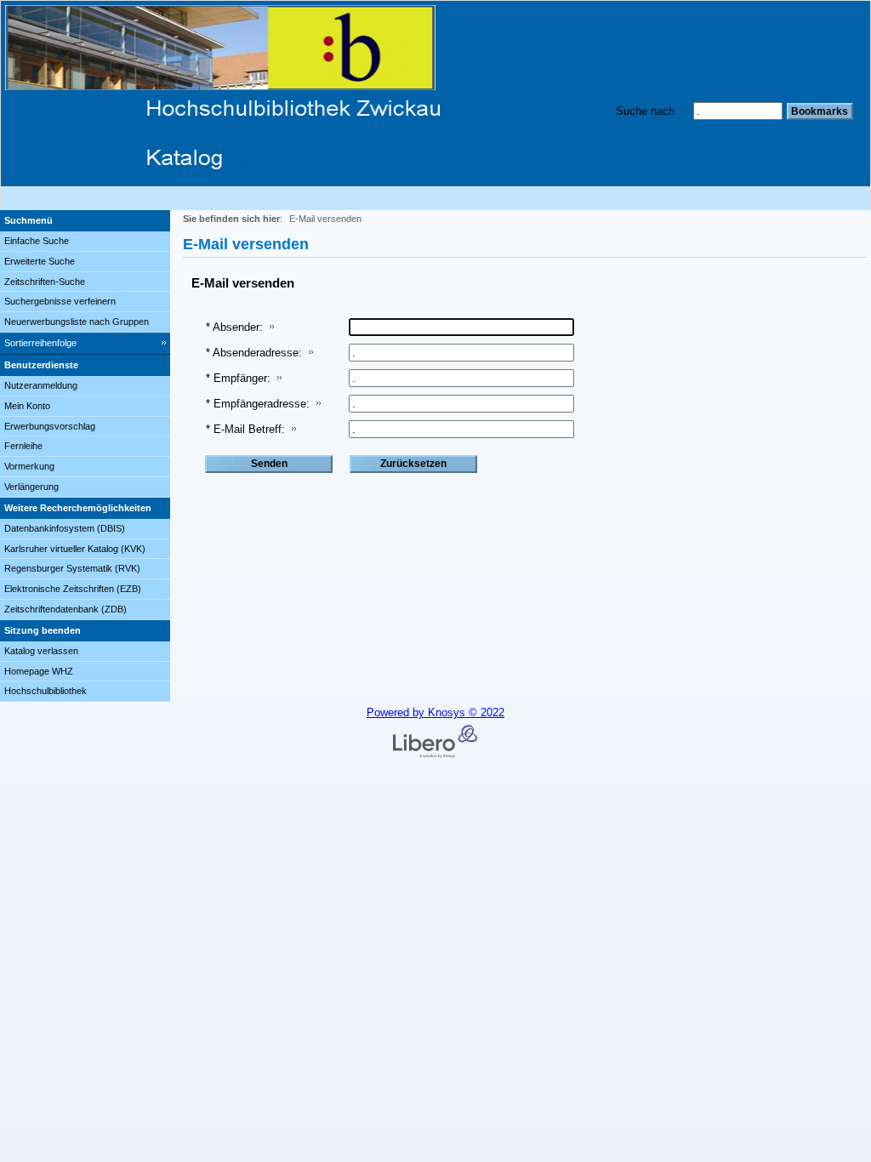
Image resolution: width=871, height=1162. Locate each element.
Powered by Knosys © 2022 (435, 712)
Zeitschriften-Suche (44, 281)
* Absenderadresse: (254, 352)
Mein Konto (27, 406)
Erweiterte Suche (39, 261)
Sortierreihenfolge (40, 343)
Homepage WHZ (38, 671)
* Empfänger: (238, 378)
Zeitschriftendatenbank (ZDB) (65, 609)
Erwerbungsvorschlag (49, 426)
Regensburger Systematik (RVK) (72, 568)
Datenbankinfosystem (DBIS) (64, 528)
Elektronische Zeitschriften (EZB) (72, 589)
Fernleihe (23, 446)
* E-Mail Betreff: (245, 429)
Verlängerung (31, 486)
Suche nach (645, 111)
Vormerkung (29, 466)
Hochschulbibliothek (45, 691)
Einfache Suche (36, 241)
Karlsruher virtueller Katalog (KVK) (74, 549)
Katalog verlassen (41, 651)
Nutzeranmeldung (40, 385)
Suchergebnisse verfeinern (60, 301)
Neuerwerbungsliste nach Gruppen (76, 321)
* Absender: (234, 327)
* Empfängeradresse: (258, 403)
